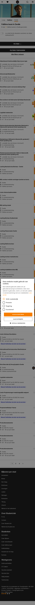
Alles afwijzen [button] (18, 319)
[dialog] (17, 302)
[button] (17, 323)
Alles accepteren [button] (18, 314)
